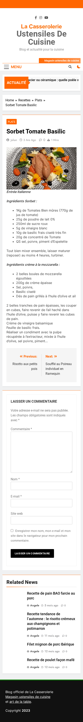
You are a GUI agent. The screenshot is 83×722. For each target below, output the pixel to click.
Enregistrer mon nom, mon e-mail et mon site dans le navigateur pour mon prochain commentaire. (41, 535)
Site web (17, 514)
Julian (14, 140)
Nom (15, 479)
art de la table (20, 702)
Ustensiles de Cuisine (42, 38)
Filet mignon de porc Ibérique (50, 644)
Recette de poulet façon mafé (51, 660)
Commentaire (21, 429)
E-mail (16, 496)
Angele (34, 605)
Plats (11, 122)
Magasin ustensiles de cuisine (27, 697)
